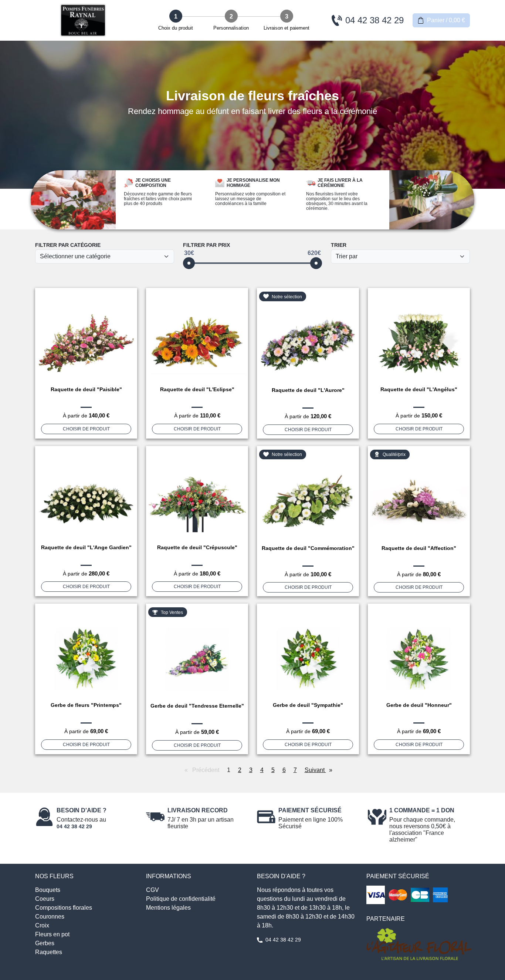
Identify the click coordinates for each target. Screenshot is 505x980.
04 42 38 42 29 (74, 826)
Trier (338, 245)
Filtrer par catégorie (68, 245)
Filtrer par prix (206, 245)
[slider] (189, 263)
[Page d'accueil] (83, 20)
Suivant (320, 770)
